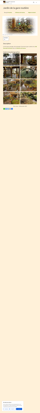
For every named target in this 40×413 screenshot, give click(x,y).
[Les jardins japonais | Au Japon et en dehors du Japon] (4, 1)
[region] (12, 406)
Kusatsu (10, 12)
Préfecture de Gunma (20, 12)
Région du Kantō (32, 12)
